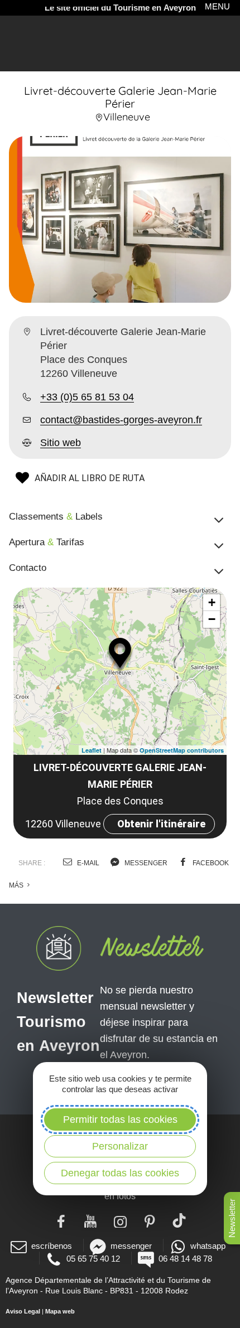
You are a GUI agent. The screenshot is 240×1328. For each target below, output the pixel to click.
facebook (210, 863)
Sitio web (60, 442)
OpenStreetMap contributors (182, 750)
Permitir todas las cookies (120, 1119)
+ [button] (211, 602)
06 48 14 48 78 (185, 1258)
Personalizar (120, 1146)
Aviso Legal (23, 1311)
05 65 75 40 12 (93, 1258)
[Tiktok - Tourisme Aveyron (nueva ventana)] (179, 1220)
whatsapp (207, 1246)
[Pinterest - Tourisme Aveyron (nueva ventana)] (150, 1220)
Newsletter (232, 1218)
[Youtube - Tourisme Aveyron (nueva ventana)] (90, 1220)
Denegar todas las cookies (120, 1173)
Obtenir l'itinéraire (161, 824)
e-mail (87, 863)
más (17, 885)
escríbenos (51, 1246)
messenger (145, 863)
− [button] (211, 619)
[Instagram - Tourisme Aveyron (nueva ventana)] (120, 1220)
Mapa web (60, 1311)
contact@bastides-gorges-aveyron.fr (121, 419)
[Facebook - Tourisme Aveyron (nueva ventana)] (61, 1220)
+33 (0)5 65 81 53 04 (87, 397)
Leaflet (91, 750)
